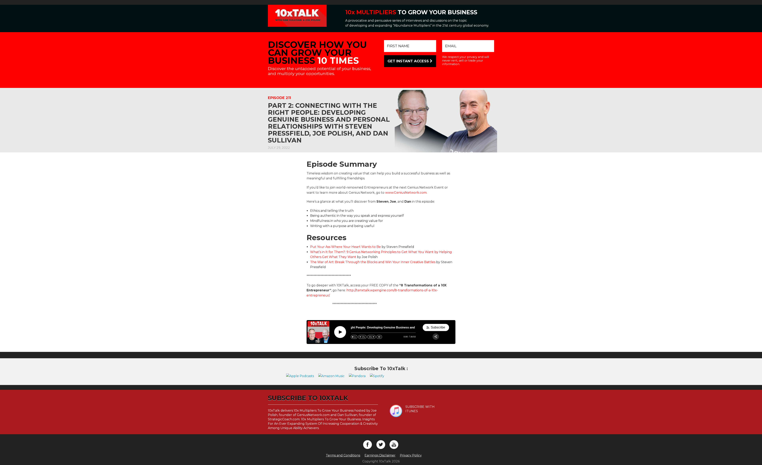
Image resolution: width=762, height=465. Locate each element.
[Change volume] (379, 337)
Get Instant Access (409, 61)
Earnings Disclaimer (380, 455)
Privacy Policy (411, 455)
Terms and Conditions (343, 455)
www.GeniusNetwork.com (406, 192)
